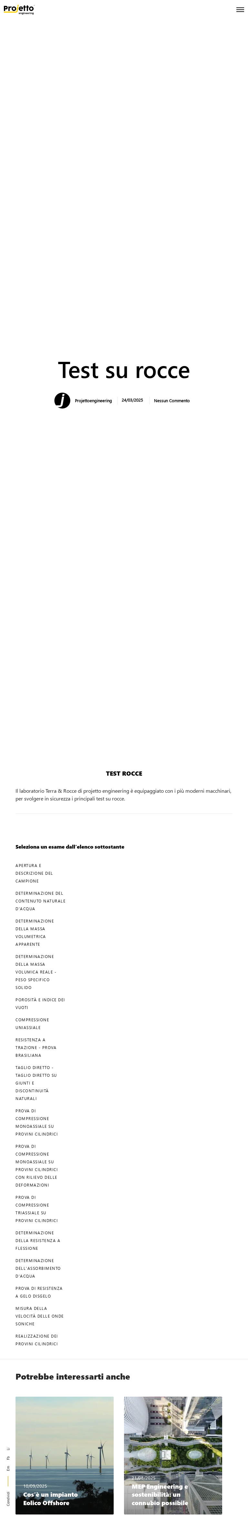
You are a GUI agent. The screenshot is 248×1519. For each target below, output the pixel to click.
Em (8, 1468)
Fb (8, 1458)
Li (8, 1449)
